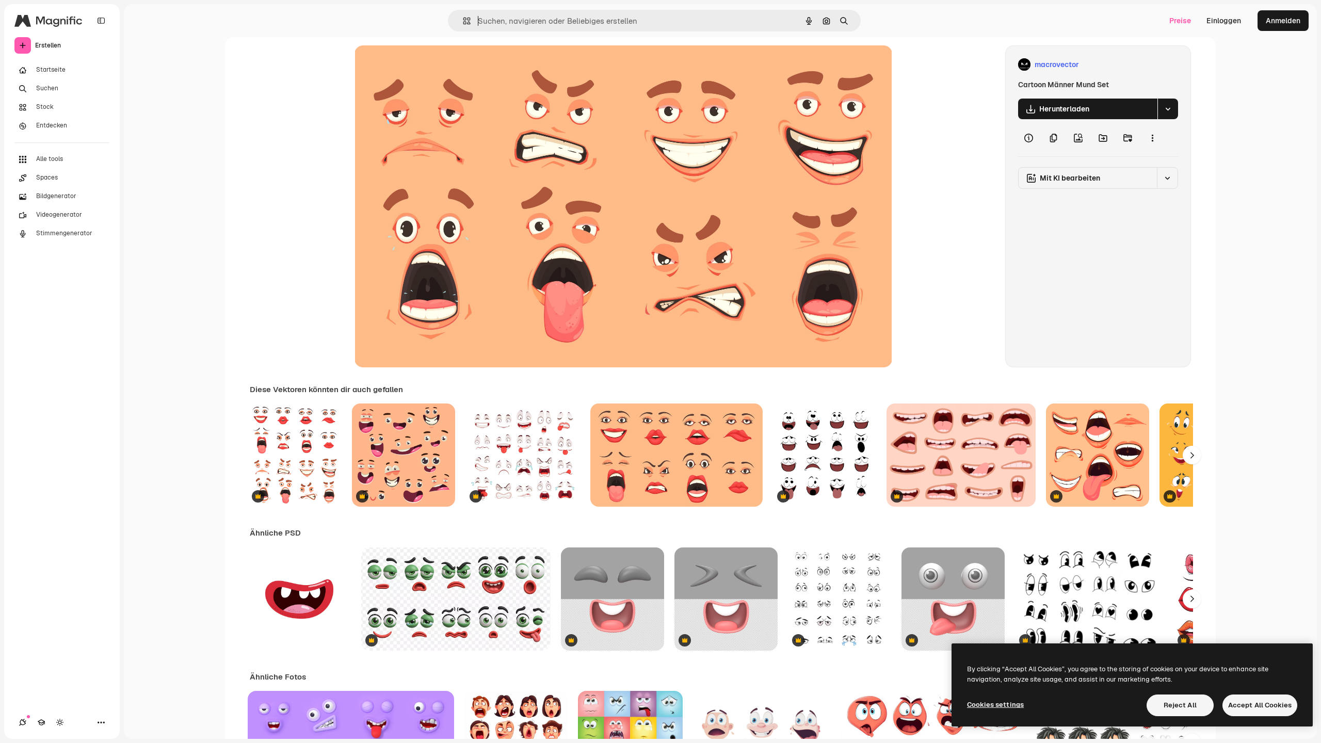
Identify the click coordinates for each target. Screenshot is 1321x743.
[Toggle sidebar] (101, 20)
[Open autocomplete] (462, 21)
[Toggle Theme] (60, 722)
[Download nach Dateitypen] (1167, 109)
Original (420, 65)
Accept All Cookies (1260, 705)
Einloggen (1223, 20)
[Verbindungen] (22, 722)
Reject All (1180, 705)
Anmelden (1283, 20)
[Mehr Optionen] (1152, 137)
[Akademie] (41, 722)
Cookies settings (995, 704)
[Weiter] (1192, 455)
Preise (1180, 20)
